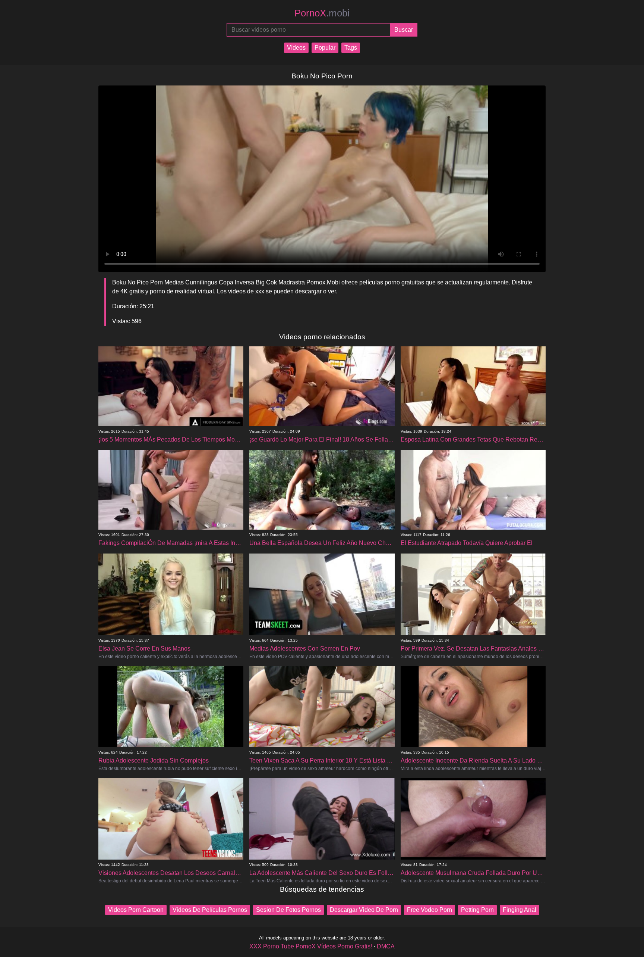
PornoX (322, 13)
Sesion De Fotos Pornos (288, 910)
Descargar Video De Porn (364, 910)
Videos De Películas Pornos (210, 910)
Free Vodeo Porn (429, 910)
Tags (350, 47)
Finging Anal (519, 910)
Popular (325, 47)
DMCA (386, 946)
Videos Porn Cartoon (136, 910)
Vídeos (296, 47)
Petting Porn (477, 910)
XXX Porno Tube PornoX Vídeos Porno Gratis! (310, 946)
